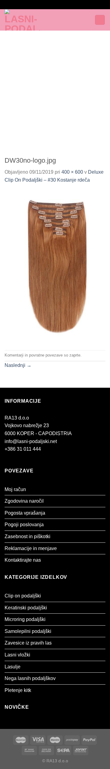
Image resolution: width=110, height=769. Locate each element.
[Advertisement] (55, 89)
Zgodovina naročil (24, 501)
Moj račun (15, 489)
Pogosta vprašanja (25, 513)
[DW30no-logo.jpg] (55, 266)
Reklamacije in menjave (31, 548)
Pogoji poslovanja (24, 524)
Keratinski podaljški (26, 607)
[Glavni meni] (63, 19)
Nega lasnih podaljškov (30, 678)
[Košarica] (100, 20)
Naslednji (18, 365)
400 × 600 (72, 172)
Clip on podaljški (23, 595)
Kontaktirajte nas (23, 560)
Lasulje (12, 666)
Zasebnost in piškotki (27, 536)
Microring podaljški (25, 619)
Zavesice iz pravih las (28, 642)
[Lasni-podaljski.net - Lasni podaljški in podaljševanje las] (30, 20)
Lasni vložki (17, 654)
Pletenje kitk (18, 690)
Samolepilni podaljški (28, 631)
